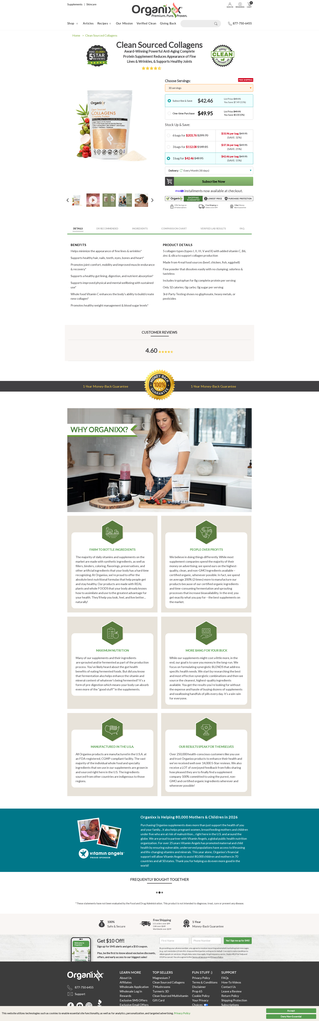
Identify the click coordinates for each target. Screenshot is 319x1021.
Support (228, 972)
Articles (88, 23)
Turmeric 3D (161, 991)
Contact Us (228, 987)
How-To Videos (231, 982)
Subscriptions (230, 1005)
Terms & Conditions (204, 982)
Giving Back (168, 23)
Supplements (74, 4)
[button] (151, 68)
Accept (291, 1010)
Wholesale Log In (131, 991)
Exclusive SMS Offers (133, 1000)
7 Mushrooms (161, 987)
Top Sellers (163, 972)
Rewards (125, 996)
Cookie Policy (201, 996)
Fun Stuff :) (202, 972)
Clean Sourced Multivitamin (170, 996)
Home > (78, 35)
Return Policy (230, 996)
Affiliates (126, 982)
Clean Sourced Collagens (101, 35)
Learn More (130, 972)
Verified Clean (146, 23)
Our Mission (124, 23)
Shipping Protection (234, 1000)
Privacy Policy (182, 1013)
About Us (126, 978)
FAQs (225, 978)
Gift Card (158, 1000)
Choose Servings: (178, 81)
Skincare (91, 4)
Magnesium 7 (161, 978)
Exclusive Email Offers (134, 1005)
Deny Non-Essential (291, 1016)
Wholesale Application (134, 987)
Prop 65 (197, 991)
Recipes (100, 23)
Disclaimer (199, 987)
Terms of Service (199, 957)
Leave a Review (231, 991)
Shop (70, 23)
